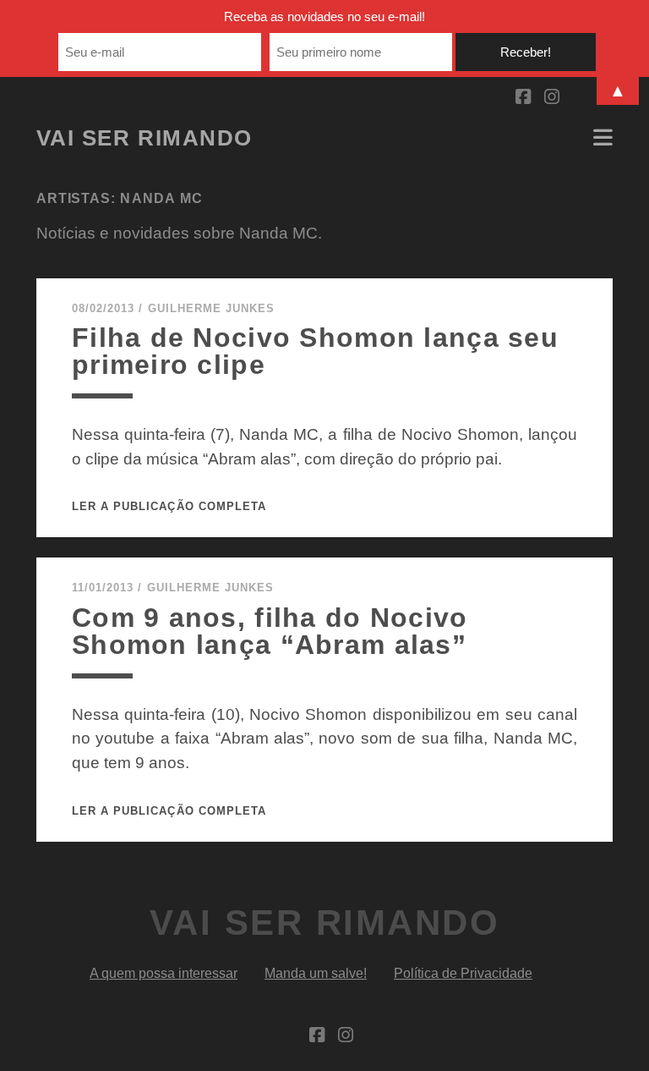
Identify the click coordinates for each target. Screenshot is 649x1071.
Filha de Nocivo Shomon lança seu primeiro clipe (315, 351)
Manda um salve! (316, 973)
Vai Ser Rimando (144, 138)
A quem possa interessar (163, 973)
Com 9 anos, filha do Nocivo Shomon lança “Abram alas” (270, 631)
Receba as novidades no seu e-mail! (324, 16)
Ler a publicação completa (169, 506)
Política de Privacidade (463, 973)
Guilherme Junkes (211, 308)
